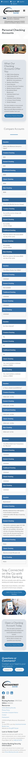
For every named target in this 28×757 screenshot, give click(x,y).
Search (14, 4)
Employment (5, 717)
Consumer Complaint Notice (10, 713)
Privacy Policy (6, 710)
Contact (4, 715)
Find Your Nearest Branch (14, 116)
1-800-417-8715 (18, 740)
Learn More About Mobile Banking (14, 593)
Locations (6, 2)
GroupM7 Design (13, 728)
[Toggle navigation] (24, 11)
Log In (14, 2)
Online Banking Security (9, 708)
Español (21, 2)
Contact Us (7, 670)
